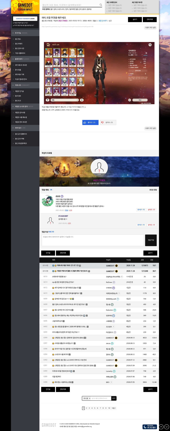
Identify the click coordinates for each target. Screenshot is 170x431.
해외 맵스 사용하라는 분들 (63, 382)
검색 (113, 398)
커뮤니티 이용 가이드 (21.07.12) (68, 265)
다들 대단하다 (56, 377)
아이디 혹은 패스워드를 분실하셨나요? (24, 25)
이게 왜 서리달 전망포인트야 (61, 371)
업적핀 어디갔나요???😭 (63, 299)
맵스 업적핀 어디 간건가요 (63, 310)
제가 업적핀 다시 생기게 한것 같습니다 (67, 288)
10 (109, 408)
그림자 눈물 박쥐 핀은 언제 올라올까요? (67, 293)
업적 (66, 9)
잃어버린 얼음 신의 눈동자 (78, 9)
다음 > (114, 408)
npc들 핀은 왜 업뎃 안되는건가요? (63, 282)
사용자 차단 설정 (150, 27)
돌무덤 (89, 9)
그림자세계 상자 (57, 321)
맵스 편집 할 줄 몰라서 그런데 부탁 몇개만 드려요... (70, 327)
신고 (110, 21)
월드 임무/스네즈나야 (57, 9)
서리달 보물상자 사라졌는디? (64, 343)
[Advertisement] (99, 34)
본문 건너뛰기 (103, 21)
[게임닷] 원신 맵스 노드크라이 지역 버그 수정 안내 (70, 360)
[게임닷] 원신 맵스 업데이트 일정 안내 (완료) (69, 338)
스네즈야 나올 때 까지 (61, 354)
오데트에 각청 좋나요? (59, 277)
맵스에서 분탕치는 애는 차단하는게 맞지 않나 (69, 316)
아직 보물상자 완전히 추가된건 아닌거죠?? (66, 332)
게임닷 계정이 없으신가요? (21, 23)
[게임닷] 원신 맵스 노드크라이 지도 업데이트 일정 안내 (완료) (74, 366)
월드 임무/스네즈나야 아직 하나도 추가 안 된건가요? (68, 304)
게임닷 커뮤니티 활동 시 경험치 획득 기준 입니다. (72, 271)
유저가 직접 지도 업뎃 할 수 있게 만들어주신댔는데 (70, 349)
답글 (66, 210)
